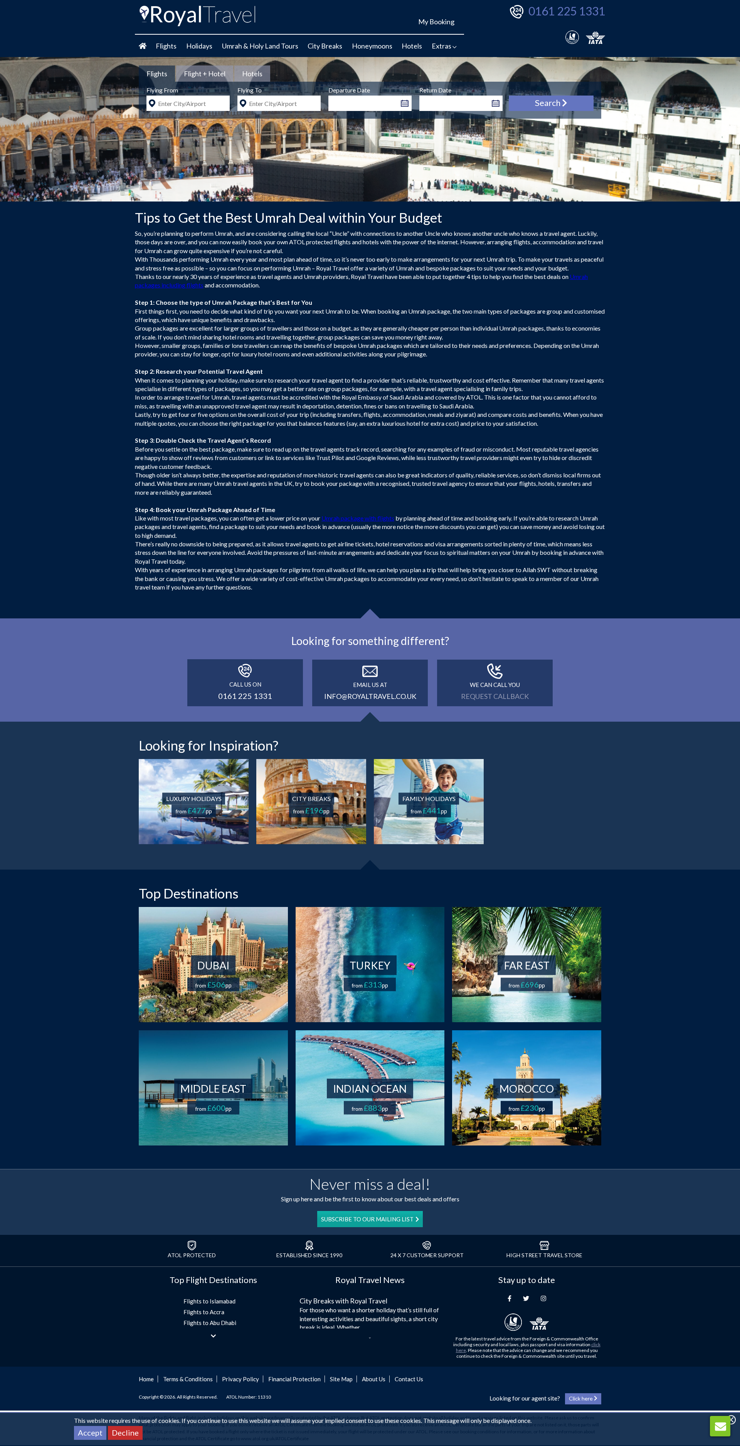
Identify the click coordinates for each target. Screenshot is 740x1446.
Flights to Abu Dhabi (209, 1322)
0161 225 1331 (566, 11)
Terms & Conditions (188, 1378)
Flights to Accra (203, 1311)
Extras (442, 46)
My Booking (436, 21)
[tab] (157, 73)
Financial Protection (294, 1378)
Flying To (249, 90)
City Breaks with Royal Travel (343, 1301)
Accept (90, 1432)
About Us (373, 1378)
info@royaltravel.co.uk (370, 696)
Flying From (162, 90)
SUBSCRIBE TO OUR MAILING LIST (367, 1219)
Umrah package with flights (357, 518)
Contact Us (409, 1378)
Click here (581, 1398)
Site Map (341, 1378)
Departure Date (349, 90)
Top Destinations (189, 893)
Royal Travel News (370, 1280)
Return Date (435, 90)
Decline (125, 1432)
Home (146, 1378)
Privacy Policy (240, 1378)
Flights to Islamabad (209, 1301)
